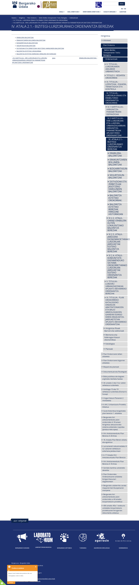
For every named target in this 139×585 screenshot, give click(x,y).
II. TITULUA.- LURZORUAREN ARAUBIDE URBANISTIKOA (112, 68)
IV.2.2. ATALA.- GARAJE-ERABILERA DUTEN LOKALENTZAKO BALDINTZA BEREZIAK (116, 224)
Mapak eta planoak (111, 367)
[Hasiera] (35, 6)
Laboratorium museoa (43, 547)
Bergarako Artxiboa (64, 548)
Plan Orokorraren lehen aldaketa (112, 355)
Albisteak (123, 12)
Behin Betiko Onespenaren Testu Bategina (53, 18)
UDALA (61, 12)
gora (53, 58)
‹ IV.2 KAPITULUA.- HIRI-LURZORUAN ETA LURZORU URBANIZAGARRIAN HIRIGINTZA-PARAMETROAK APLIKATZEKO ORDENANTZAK (29, 60)
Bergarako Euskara (22, 548)
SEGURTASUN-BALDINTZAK (25, 46)
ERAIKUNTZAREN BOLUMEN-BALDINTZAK (30, 40)
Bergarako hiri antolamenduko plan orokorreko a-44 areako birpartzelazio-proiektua (112, 498)
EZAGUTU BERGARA (109, 12)
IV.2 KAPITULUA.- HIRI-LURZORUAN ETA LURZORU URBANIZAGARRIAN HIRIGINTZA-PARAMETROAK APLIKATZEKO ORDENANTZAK (57, 23)
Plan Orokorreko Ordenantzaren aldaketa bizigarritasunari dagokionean (112, 478)
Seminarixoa (123, 548)
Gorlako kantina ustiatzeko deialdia (113, 469)
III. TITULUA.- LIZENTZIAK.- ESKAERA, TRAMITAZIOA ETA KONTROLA (116, 85)
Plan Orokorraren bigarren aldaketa (113, 361)
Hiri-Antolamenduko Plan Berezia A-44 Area (113, 434)
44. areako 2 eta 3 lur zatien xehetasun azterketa (114, 384)
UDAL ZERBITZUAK (73, 12)
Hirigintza (22, 18)
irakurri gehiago (11, 581)
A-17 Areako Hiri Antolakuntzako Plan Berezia (113, 456)
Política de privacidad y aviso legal (45, 579)
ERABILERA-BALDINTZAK (25, 37)
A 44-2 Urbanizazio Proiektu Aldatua (114, 405)
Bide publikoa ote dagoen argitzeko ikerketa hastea (113, 377)
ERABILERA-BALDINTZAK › (88, 58)
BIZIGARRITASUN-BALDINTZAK (27, 43)
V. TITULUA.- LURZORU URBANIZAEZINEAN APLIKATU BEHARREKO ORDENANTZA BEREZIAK (116, 287)
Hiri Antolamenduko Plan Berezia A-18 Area (113, 462)
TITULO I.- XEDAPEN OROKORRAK (115, 76)
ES (125, 9)
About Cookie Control (9, 566)
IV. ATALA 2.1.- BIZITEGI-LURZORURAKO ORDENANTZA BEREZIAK (115, 144)
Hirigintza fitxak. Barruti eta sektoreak (114, 329)
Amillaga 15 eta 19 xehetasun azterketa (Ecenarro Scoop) (114, 391)
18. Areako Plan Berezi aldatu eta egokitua (114, 441)
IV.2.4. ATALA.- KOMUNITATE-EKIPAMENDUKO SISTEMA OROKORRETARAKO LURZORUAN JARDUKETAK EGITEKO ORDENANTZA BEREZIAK (117, 266)
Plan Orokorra (32, 18)
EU (122, 9)
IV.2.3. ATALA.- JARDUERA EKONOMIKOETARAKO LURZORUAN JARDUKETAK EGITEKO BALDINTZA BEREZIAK (117, 243)
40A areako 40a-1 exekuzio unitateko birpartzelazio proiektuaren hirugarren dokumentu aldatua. (113, 509)
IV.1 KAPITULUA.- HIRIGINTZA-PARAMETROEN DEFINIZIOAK (115, 110)
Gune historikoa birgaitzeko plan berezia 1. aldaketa (114, 412)
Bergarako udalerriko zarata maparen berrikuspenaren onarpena (114, 488)
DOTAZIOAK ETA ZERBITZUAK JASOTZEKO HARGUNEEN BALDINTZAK (40, 48)
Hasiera (13, 18)
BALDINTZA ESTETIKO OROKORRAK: (28, 51)
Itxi (35, 566)
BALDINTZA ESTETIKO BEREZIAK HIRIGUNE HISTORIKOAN (36, 54)
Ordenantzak (73, 18)
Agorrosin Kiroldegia (102, 548)
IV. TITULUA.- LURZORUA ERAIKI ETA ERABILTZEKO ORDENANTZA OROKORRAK (40, 20)
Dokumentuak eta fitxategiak (115, 372)
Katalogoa (110, 343)
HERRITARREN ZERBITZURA (91, 12)
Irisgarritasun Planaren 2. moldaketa (113, 399)
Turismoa (82, 548)
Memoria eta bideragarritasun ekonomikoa (112, 337)
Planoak (109, 349)
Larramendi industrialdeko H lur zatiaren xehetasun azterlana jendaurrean (114, 448)
